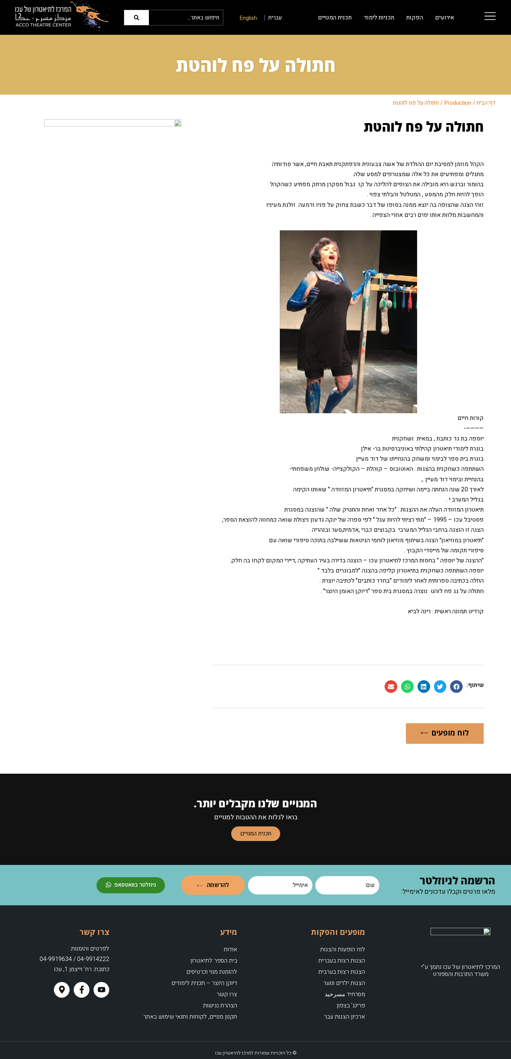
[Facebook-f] (81, 990)
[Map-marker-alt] (62, 990)
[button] (456, 686)
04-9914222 (93, 959)
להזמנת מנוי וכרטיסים (211, 971)
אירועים (444, 17)
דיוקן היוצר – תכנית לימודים (204, 983)
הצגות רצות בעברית (341, 960)
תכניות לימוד (379, 17)
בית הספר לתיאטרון (213, 960)
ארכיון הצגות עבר (344, 1016)
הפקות (414, 17)
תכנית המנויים (335, 17)
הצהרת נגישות (220, 1005)
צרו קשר (227, 994)
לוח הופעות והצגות (342, 949)
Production (457, 103)
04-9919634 (56, 959)
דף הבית (486, 103)
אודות (230, 949)
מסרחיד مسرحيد (345, 994)
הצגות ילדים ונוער (344, 983)
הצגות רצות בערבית (341, 971)
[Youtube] (101, 990)
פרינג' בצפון (351, 1005)
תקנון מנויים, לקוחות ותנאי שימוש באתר (190, 1016)
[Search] (137, 17)
